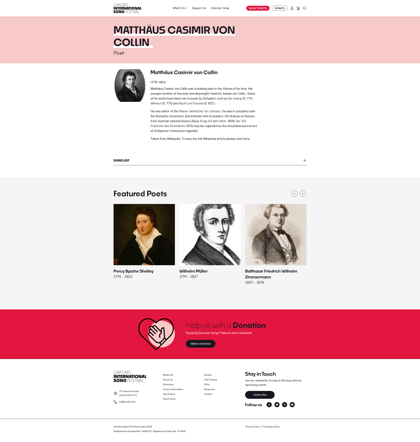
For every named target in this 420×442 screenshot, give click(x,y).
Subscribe (260, 394)
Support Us (199, 8)
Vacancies (209, 389)
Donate (280, 8)
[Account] (292, 8)
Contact (208, 394)
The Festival (210, 379)
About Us (168, 379)
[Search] (305, 8)
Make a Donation (201, 343)
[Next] (303, 193)
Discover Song (220, 8)
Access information (173, 389)
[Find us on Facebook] (269, 404)
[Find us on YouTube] (292, 404)
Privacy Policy (252, 426)
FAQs (207, 384)
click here (243, 138)
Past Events (169, 398)
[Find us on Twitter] (277, 404)
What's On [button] (179, 8)
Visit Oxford (169, 394)
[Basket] (298, 8)
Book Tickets (258, 8)
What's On (168, 375)
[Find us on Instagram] (284, 404)
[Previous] (295, 193)
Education (168, 384)
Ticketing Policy (271, 426)
